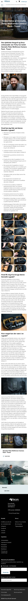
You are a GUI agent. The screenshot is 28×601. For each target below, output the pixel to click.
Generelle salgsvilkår (6, 589)
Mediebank (4, 549)
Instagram (3, 526)
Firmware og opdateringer (4, 551)
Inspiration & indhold (6, 542)
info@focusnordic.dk (6, 522)
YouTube (3, 530)
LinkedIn (3, 532)
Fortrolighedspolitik (6, 595)
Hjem (2, 4)
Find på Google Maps (14, 513)
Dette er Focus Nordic (20, 522)
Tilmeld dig (5, 572)
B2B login (25, 1)
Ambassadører (4, 540)
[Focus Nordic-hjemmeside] (7, 2)
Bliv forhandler (18, 524)
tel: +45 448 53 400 (6, 524)
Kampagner (4, 544)
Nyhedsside (4, 547)
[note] (26, 9)
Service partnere (18, 592)
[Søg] (16, 2)
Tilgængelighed (19, 526)
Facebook (3, 528)
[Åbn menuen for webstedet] (2, 2)
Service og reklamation (19, 589)
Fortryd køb (4, 592)
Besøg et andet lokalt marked (8, 577)
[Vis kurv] (19, 2)
